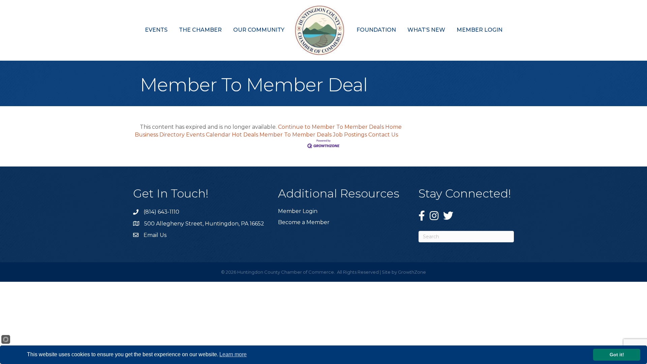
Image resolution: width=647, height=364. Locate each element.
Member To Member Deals (295, 134)
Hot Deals (245, 134)
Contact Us (383, 134)
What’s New (426, 30)
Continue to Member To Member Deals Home (340, 127)
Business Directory (160, 134)
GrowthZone (412, 272)
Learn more (233, 354)
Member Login (479, 30)
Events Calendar (208, 134)
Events (156, 30)
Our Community (258, 30)
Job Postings (350, 134)
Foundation (376, 30)
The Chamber (200, 30)
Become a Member (304, 222)
